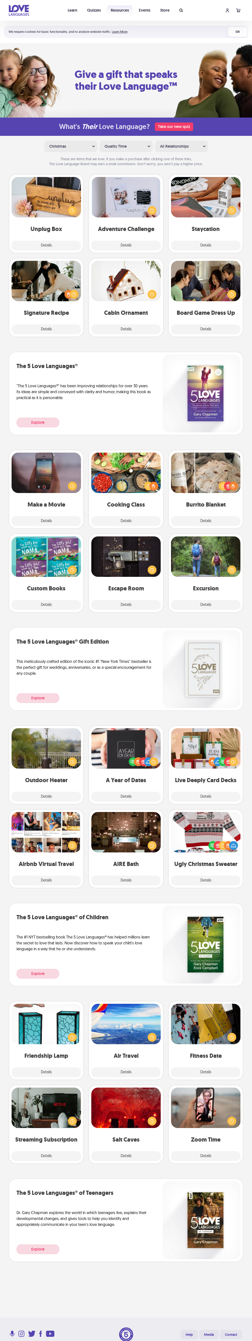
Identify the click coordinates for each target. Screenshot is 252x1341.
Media (209, 1334)
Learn (72, 10)
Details (46, 245)
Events (144, 10)
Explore (38, 422)
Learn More (119, 32)
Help (189, 1334)
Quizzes (94, 10)
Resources (120, 10)
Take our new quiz (174, 126)
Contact (231, 1334)
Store (165, 10)
